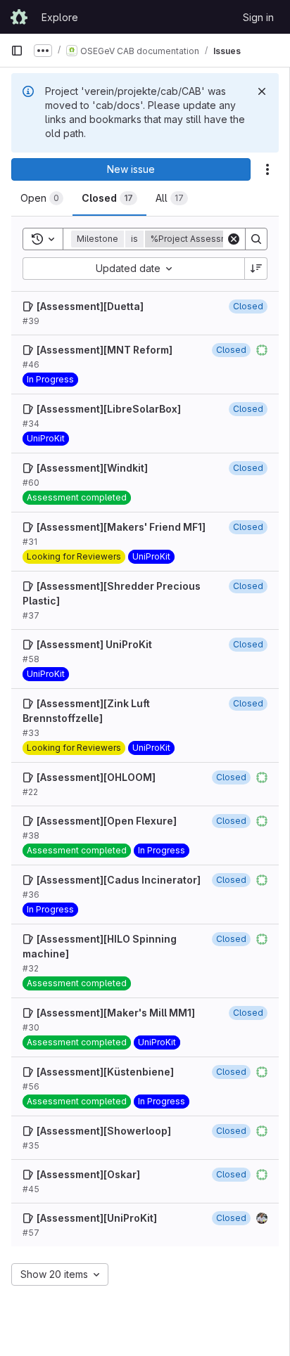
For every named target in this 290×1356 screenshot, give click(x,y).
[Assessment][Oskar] (88, 1174)
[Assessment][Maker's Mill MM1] (116, 1013)
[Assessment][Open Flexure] (107, 821)
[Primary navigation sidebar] (17, 50)
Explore (60, 17)
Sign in (258, 17)
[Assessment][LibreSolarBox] (109, 409)
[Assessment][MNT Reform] (104, 350)
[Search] (256, 239)
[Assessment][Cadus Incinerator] (119, 880)
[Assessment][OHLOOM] (96, 777)
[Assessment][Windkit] (92, 468)
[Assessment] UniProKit (94, 644)
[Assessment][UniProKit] (97, 1218)
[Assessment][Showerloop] (104, 1131)
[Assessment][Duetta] (90, 306)
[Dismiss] (261, 91)
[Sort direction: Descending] (256, 268)
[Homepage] (19, 17)
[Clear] (233, 239)
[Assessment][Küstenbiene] (105, 1072)
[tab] (41, 198)
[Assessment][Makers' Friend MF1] (121, 527)
